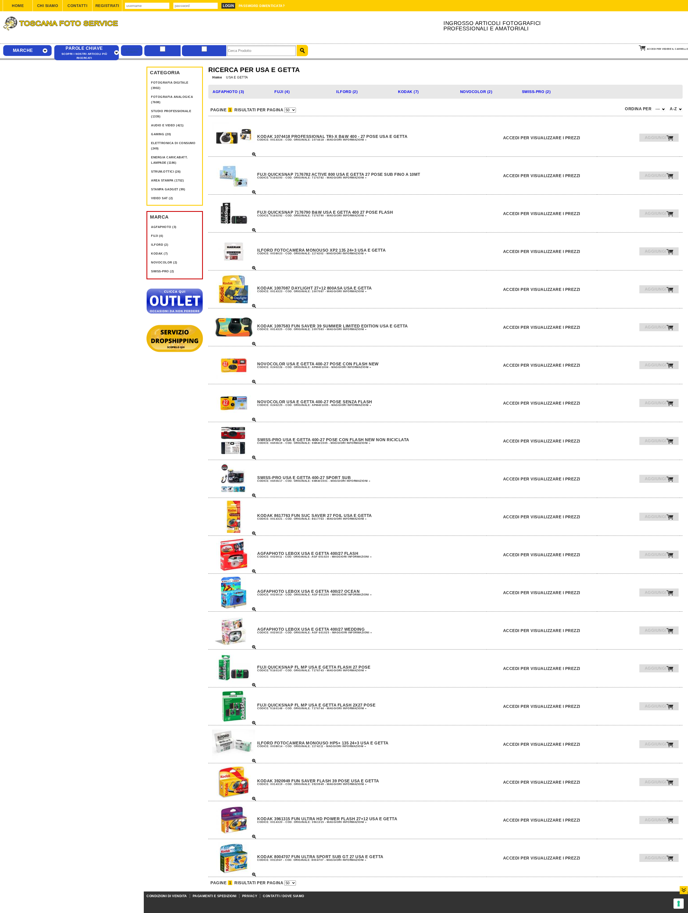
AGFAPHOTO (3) (164, 227)
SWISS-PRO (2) (162, 271)
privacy (249, 896)
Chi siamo (47, 5)
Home (18, 5)
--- (658, 108)
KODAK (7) (159, 253)
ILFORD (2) (159, 244)
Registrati (107, 5)
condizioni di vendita (166, 896)
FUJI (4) (157, 235)
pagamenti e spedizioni (214, 896)
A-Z (674, 108)
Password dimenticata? (262, 6)
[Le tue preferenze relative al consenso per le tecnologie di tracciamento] (678, 903)
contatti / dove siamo (283, 896)
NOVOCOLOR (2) (164, 262)
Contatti (77, 5)
